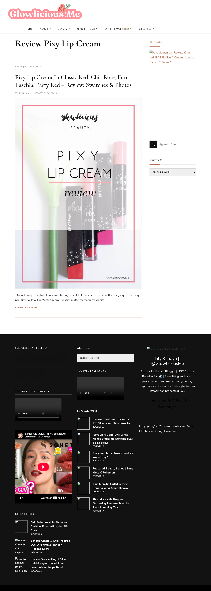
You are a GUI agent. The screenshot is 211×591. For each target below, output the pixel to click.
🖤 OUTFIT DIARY (87, 29)
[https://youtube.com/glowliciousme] (20, 359)
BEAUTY (62, 29)
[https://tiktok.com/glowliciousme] (31, 373)
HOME (29, 29)
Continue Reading (26, 307)
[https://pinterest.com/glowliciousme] (20, 373)
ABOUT (44, 29)
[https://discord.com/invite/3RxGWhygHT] (41, 373)
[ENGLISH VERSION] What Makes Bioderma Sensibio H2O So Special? (113, 439)
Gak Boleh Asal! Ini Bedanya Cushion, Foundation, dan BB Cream (49, 526)
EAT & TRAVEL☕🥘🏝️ (117, 29)
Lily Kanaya (23, 93)
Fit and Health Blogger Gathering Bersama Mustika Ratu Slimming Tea (111, 503)
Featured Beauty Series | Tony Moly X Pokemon (113, 470)
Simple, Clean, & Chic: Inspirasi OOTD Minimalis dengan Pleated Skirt (50, 545)
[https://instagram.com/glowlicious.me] (31, 359)
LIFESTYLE (145, 29)
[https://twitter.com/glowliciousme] (41, 359)
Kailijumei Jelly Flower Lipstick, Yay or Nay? (113, 455)
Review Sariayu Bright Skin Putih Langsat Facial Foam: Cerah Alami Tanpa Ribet (48, 563)
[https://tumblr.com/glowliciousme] (62, 359)
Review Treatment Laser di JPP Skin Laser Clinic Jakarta (111, 421)
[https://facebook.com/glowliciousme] (51, 359)
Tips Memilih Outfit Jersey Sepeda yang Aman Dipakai (110, 486)
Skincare (156, 42)
